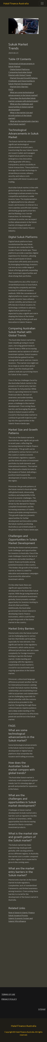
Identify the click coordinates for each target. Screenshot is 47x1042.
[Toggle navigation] (42, 3)
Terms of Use (8, 994)
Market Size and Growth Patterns (24, 78)
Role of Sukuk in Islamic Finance (21, 912)
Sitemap (42, 1009)
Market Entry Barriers (19, 86)
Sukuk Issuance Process (18, 915)
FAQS (10, 89)
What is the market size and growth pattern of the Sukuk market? (20, 115)
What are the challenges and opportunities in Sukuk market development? (20, 107)
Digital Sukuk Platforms (20, 69)
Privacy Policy (9, 999)
